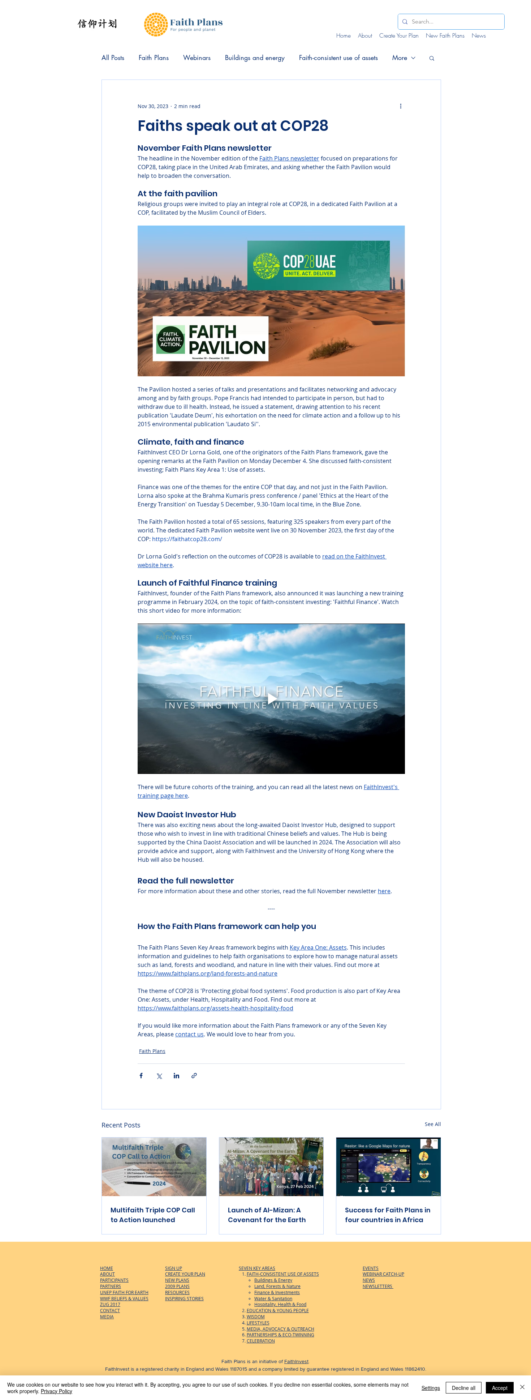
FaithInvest (296, 1361)
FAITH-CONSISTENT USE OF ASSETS (283, 1274)
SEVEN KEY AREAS (257, 1268)
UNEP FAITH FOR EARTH (124, 1292)
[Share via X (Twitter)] (158, 1075)
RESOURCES (177, 1292)
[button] (431, 58)
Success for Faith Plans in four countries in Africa (388, 1215)
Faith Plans (154, 57)
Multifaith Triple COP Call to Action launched (153, 1215)
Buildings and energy (255, 57)
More (399, 57)
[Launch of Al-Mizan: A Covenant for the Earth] (271, 1167)
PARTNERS (110, 1286)
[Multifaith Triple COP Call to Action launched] (154, 1167)
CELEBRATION (261, 1341)
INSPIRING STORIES (184, 1298)
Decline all (463, 1387)
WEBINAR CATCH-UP (383, 1274)
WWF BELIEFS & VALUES (124, 1298)
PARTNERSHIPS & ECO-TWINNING (280, 1334)
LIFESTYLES (258, 1323)
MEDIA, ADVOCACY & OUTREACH (280, 1329)
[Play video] (271, 699)
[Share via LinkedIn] (176, 1075)
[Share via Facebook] (141, 1075)
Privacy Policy (56, 1391)
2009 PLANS (177, 1286)
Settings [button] (431, 1387)
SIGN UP (173, 1268)
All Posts (113, 57)
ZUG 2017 (110, 1304)
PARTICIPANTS (114, 1280)
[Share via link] (194, 1075)
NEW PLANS (177, 1280)
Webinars (197, 57)
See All (433, 1124)
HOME (106, 1268)
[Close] (522, 1387)
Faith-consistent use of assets (338, 57)
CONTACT (110, 1310)
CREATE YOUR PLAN (185, 1274)
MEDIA (107, 1316)
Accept (500, 1387)
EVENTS (371, 1268)
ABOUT (107, 1274)
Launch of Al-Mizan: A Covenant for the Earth (267, 1215)
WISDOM (256, 1316)
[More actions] (400, 106)
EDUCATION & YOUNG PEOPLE (278, 1310)
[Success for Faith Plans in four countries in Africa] (388, 1167)
